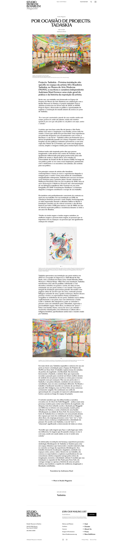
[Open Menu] (95, 2)
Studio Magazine (61, 16)
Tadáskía (61, 495)
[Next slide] (79, 246)
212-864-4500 (31, 530)
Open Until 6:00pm (61, 1)
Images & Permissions (68, 531)
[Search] (91, 2)
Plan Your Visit (84, 1)
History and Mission (67, 524)
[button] (60, 266)
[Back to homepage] (34, 4)
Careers (64, 529)
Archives (64, 526)
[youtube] (66, 539)
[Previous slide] (44, 246)
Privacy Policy (85, 539)
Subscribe (92, 514)
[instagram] (63, 539)
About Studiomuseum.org (69, 534)
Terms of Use (93, 539)
